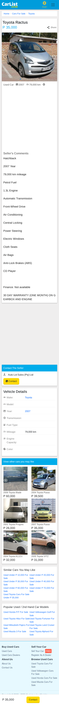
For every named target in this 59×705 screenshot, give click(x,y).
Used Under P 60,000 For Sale (15, 589)
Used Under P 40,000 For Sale (41, 583)
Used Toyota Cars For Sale (41, 665)
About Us (6, 663)
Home (6, 13)
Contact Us (7, 667)
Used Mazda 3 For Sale (14, 631)
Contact (12, 381)
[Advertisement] (29, 119)
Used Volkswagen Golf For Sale (42, 613)
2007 (27, 411)
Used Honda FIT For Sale (15, 612)
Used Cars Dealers (11, 654)
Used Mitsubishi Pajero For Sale (16, 626)
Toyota (31, 13)
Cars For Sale (18, 13)
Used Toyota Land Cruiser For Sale (41, 626)
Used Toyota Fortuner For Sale (41, 620)
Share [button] (53, 27)
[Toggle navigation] (53, 4)
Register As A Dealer (41, 654)
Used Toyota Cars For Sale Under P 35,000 (16, 596)
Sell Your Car (41, 650)
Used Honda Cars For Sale (44, 677)
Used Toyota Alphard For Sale (41, 633)
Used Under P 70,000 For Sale (41, 589)
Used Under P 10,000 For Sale (15, 576)
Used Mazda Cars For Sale (41, 683)
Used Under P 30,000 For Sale (15, 583)
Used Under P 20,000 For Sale (41, 576)
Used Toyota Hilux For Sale (16, 618)
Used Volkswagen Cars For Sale (42, 672)
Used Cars (7, 650)
